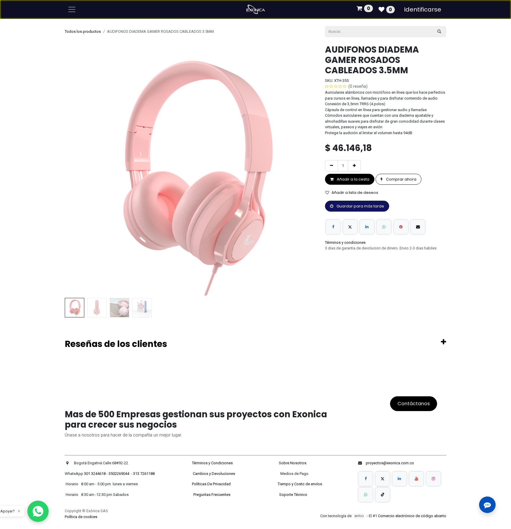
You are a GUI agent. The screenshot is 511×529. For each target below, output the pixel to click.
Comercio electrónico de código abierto (412, 516)
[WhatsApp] (384, 227)
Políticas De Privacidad (212, 484)
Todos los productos (83, 31)
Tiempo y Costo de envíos (299, 484)
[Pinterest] (401, 227)
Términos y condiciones (345, 242)
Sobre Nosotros (293, 463)
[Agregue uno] (354, 165)
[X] (350, 227)
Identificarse (422, 9)
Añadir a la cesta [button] (352, 179)
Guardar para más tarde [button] (360, 206)
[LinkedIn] (367, 227)
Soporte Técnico (293, 494)
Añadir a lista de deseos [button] (354, 192)
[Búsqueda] (439, 31)
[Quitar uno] (331, 165)
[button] (77, 170)
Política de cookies (81, 517)
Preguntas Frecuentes (212, 494)
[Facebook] (333, 227)
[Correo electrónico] (418, 227)
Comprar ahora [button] (400, 179)
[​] (365, 479)
